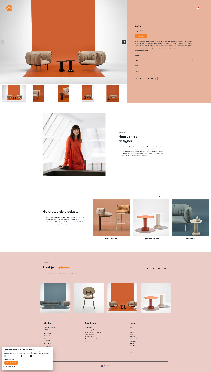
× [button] (51, 348)
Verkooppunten (141, 36)
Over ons (132, 345)
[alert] (27, 358)
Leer (136, 60)
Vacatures (132, 332)
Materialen (133, 341)
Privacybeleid (88, 341)
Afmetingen (139, 55)
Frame (137, 71)
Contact (132, 347)
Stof (136, 65)
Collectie (132, 334)
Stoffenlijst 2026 (89, 336)
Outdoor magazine (90, 330)
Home (131, 327)
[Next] (124, 42)
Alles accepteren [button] (11, 363)
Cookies (132, 352)
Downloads (133, 350)
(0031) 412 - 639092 (49, 327)
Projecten (132, 336)
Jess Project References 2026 (93, 332)
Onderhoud (133, 330)
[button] (10, 367)
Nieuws (132, 343)
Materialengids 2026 (90, 334)
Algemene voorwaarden (91, 338)
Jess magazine (89, 327)
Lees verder (46, 353)
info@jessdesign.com (50, 330)
